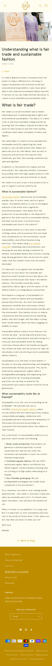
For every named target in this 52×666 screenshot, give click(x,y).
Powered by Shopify (26, 651)
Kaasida (14, 651)
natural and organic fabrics (23, 409)
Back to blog (28, 540)
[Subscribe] (39, 616)
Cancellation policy (36, 659)
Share (7, 71)
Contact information (18, 659)
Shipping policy (42, 655)
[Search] (40, 6)
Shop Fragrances (12, 554)
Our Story (9, 566)
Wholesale (9, 583)
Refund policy (41, 651)
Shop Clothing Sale (13, 560)
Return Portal (11, 577)
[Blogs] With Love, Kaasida (17, 572)
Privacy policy (12, 655)
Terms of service (26, 655)
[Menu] (5, 6)
